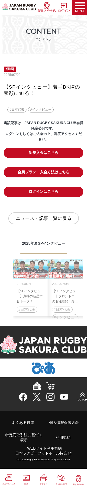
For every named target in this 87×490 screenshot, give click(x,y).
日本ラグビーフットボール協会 (41, 453)
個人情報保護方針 (64, 423)
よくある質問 (23, 423)
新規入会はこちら (43, 152)
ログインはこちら (43, 191)
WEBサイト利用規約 (44, 448)
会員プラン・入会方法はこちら (44, 172)
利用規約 (63, 437)
